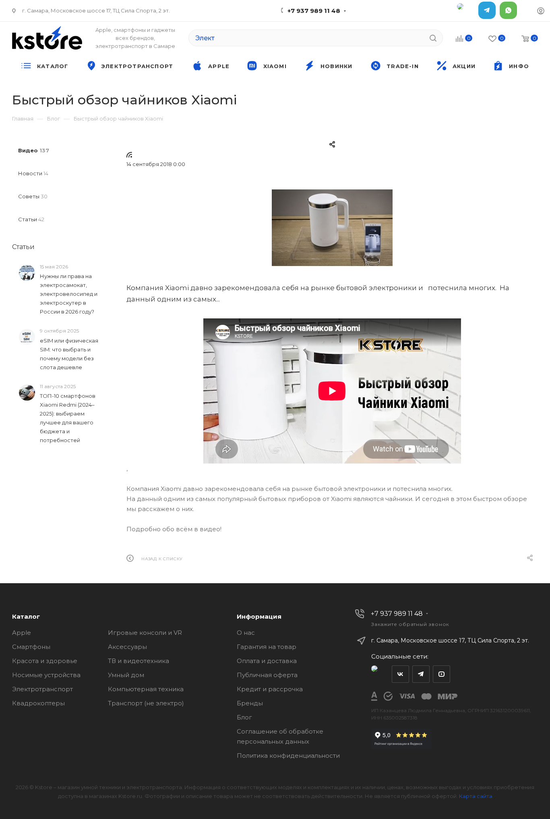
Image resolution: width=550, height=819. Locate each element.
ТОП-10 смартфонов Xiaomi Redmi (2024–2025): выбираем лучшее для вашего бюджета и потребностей (67, 418)
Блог (244, 717)
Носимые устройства (46, 675)
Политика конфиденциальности (288, 755)
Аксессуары (127, 647)
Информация (259, 616)
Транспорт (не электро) (146, 703)
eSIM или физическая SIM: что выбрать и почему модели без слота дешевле (69, 353)
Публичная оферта (267, 675)
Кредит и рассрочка (270, 689)
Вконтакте (400, 674)
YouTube (441, 674)
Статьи (23, 247)
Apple (21, 632)
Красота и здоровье (44, 661)
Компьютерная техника (146, 689)
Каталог (26, 616)
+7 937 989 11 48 (313, 11)
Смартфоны (31, 647)
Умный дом (126, 675)
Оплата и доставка (267, 661)
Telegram (487, 10)
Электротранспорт (42, 689)
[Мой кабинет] (540, 12)
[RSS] (129, 154)
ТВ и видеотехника (138, 661)
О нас (246, 632)
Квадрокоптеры (38, 703)
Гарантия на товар (266, 647)
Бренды (250, 703)
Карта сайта (475, 796)
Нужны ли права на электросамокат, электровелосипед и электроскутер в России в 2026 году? (68, 294)
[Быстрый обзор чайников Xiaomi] (332, 227)
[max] (465, 10)
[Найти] (433, 37)
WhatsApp (508, 10)
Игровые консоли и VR (145, 632)
